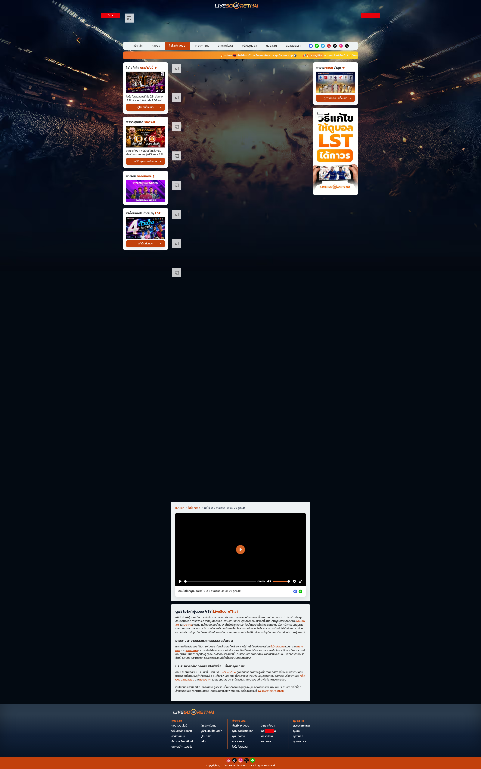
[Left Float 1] (110, 51)
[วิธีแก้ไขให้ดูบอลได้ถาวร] (335, 151)
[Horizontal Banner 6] (240, 222)
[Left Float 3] (110, 117)
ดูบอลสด (271, 46)
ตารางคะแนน (201, 46)
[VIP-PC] (240, 26)
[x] (347, 46)
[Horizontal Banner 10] (240, 339)
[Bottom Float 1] (240, 760)
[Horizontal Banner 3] (240, 135)
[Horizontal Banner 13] (240, 398)
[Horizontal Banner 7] (240, 252)
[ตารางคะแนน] (335, 82)
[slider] (220, 581)
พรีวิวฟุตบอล (249, 46)
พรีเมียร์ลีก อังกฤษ (181, 731)
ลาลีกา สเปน (178, 736)
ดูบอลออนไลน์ (179, 726)
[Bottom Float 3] (240, 747)
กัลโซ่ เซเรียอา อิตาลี (182, 741)
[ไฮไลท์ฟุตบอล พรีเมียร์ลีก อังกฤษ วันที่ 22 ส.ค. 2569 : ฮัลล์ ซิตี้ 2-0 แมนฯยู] (145, 82)
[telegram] (323, 46)
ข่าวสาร (188, 625)
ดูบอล (296, 731)
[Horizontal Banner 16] (240, 456)
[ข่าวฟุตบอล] (145, 191)
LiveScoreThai (225, 611)
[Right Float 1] (370, 51)
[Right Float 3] (370, 117)
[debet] (240, 738)
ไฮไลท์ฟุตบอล (177, 46)
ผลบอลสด (192, 650)
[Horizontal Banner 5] (240, 193)
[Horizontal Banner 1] (240, 76)
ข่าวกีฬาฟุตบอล (240, 726)
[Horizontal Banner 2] (240, 105)
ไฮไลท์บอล (194, 508)
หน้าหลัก (138, 46)
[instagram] (341, 46)
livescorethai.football (270, 691)
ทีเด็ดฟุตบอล (277, 647)
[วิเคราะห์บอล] (145, 228)
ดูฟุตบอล (298, 736)
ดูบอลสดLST (293, 46)
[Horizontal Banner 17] (240, 485)
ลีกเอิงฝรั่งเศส (208, 726)
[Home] (237, 6)
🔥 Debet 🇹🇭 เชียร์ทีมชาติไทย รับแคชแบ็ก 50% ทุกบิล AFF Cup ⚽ (182, 55)
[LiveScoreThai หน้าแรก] (193, 712)
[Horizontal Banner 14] (240, 427)
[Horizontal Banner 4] (240, 164)
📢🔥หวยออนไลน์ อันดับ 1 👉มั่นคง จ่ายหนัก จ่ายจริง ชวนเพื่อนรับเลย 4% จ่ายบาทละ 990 (285, 55)
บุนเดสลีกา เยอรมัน (181, 747)
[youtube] (329, 46)
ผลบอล (156, 46)
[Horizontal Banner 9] (240, 310)
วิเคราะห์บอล (225, 46)
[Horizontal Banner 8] (240, 281)
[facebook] (311, 46)
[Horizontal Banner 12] (240, 368)
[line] (317, 46)
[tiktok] (335, 46)
